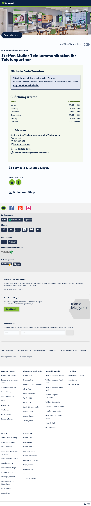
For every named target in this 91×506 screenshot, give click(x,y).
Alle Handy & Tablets (8, 375)
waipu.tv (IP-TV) (73, 384)
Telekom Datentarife (53, 402)
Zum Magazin (11, 309)
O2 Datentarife (51, 427)
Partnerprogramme (24, 350)
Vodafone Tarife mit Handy (55, 406)
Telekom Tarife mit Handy (55, 375)
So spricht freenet (29, 478)
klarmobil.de (27, 442)
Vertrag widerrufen (8, 357)
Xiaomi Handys (6, 392)
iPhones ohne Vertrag (8, 387)
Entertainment (6, 488)
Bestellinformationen (8, 442)
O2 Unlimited (50, 423)
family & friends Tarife (31, 407)
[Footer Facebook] (11, 208)
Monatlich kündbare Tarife (32, 384)
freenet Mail (27, 438)
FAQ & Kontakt (6, 447)
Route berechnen (21, 144)
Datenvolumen (28, 416)
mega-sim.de (27, 474)
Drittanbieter (5, 493)
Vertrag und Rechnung (9, 438)
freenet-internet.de (30, 456)
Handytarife (27, 375)
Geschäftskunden (7, 350)
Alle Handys (5, 405)
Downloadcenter (7, 463)
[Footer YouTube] (20, 208)
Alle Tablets (5, 410)
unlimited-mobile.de (30, 460)
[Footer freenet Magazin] (3, 208)
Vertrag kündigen (26, 357)
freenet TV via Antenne (76, 375)
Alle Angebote (28, 420)
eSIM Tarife (27, 402)
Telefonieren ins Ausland (9, 459)
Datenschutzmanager (8, 468)
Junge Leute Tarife (29, 393)
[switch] (87, 44)
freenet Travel (28, 411)
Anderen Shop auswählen (15, 50)
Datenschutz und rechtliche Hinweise (73, 350)
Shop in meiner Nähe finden (26, 85)
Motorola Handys (7, 396)
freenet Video (72, 380)
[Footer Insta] (28, 208)
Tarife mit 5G (27, 398)
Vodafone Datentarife (53, 411)
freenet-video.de (29, 451)
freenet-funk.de (28, 447)
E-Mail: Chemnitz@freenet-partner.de (31, 152)
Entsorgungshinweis (8, 477)
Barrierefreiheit (39, 350)
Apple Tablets (6, 414)
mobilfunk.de (28, 469)
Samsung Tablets (7, 419)
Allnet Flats (27, 389)
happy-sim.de (28, 465)
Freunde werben (7, 472)
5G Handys (5, 401)
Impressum (52, 350)
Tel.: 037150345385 (22, 149)
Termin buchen (11, 35)
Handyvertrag (28, 380)
